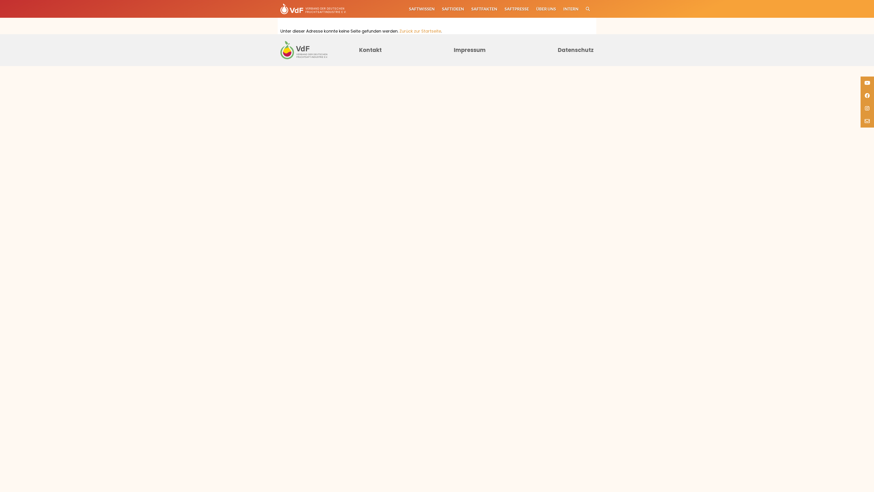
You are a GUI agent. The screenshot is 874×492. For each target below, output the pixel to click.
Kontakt (370, 50)
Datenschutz (576, 50)
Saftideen (453, 8)
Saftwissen (422, 8)
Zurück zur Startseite (420, 31)
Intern (571, 8)
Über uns (546, 8)
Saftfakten (484, 8)
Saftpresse (517, 8)
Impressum (470, 50)
